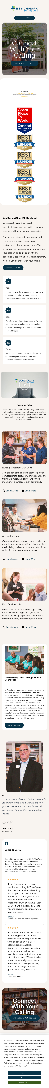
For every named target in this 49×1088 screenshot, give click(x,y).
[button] (44, 10)
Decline (24, 1078)
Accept (24, 1073)
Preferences (24, 1082)
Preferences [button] (21, 1066)
